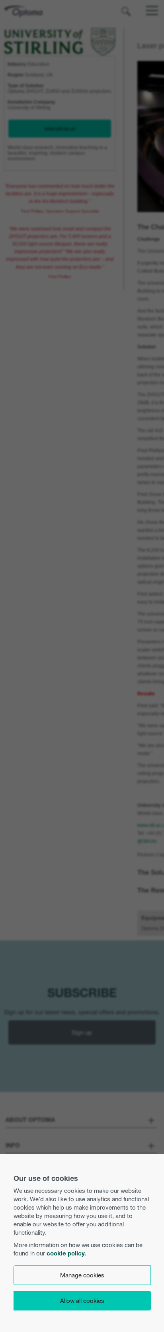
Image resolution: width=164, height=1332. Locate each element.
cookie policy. (66, 1253)
